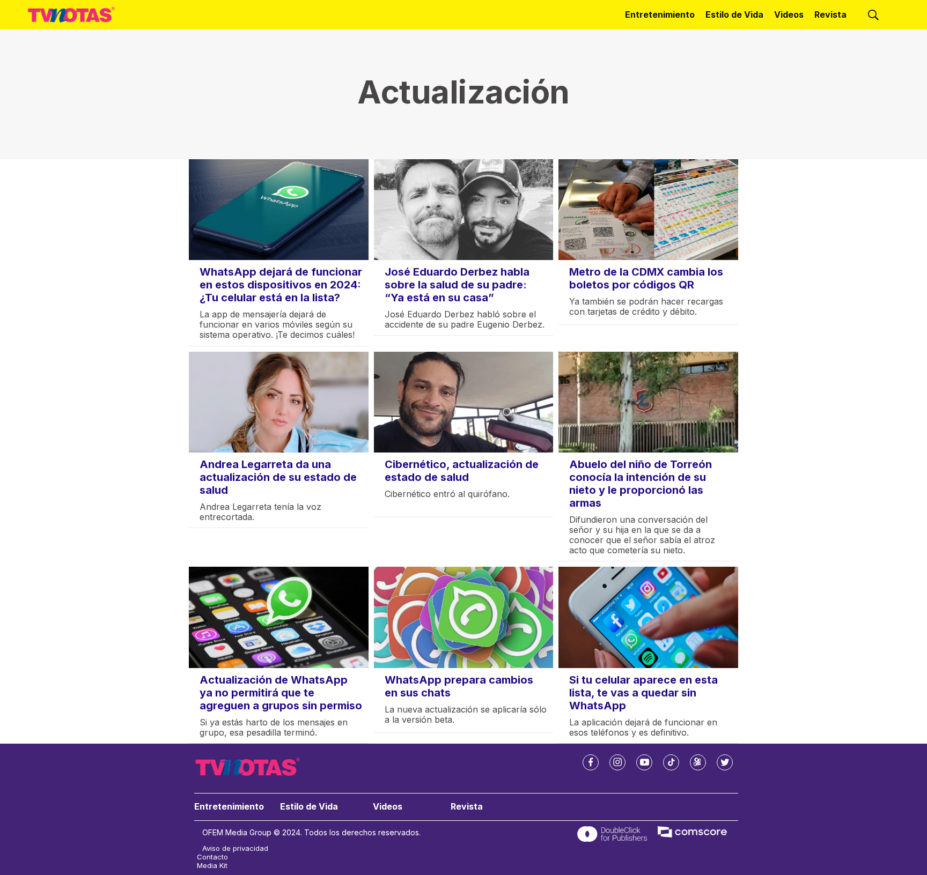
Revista (830, 14)
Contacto (212, 857)
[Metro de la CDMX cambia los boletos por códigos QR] (648, 209)
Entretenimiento (660, 14)
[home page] (71, 14)
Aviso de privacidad (235, 848)
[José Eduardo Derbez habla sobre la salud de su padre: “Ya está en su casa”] (464, 209)
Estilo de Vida (734, 14)
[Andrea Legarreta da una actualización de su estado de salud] (279, 402)
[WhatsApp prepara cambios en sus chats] (464, 617)
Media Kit (212, 866)
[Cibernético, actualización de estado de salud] (464, 402)
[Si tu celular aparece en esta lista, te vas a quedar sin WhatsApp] (648, 617)
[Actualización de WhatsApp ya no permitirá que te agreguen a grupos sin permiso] (279, 617)
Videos (789, 14)
